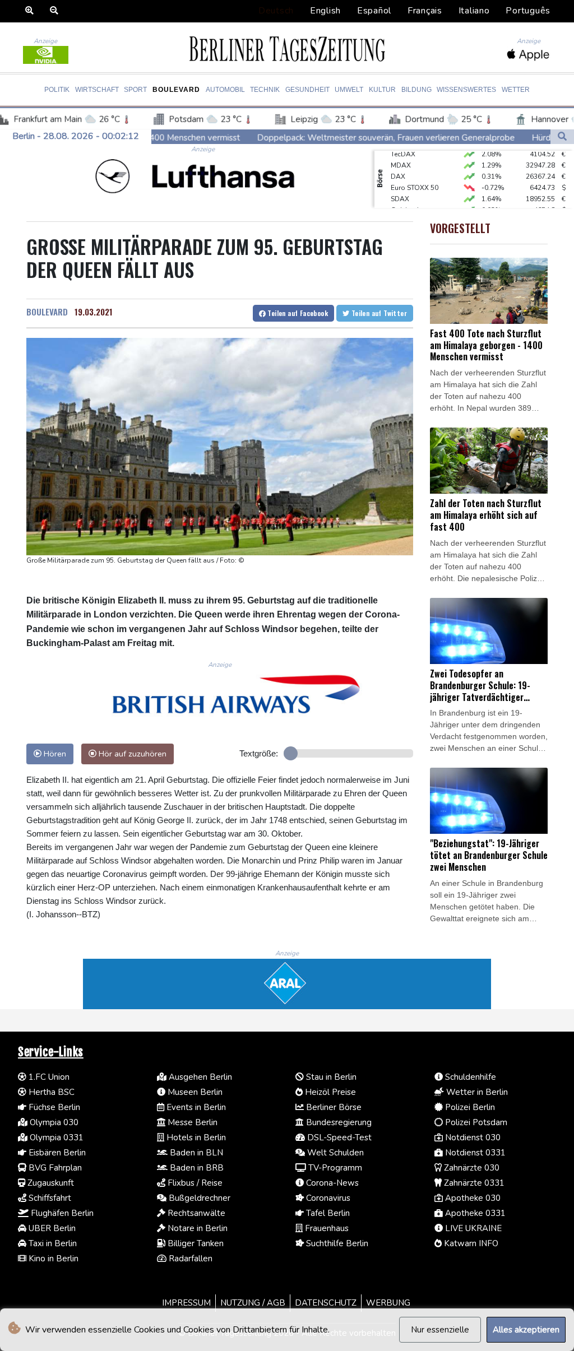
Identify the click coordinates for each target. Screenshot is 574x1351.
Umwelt (349, 90)
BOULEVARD (47, 311)
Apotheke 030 (472, 1198)
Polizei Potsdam (475, 1122)
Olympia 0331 (55, 1137)
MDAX (401, 154)
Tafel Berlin (327, 1213)
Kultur (382, 90)
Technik (265, 90)
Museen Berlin (194, 1092)
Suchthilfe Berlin (336, 1243)
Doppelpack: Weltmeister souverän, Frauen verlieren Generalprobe (306, 137)
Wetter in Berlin (476, 1092)
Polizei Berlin (469, 1107)
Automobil (225, 90)
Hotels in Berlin (195, 1137)
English (325, 10)
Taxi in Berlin (51, 1243)
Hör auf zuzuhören (131, 753)
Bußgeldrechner (198, 1198)
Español (374, 10)
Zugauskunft (49, 1182)
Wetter (516, 90)
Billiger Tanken (194, 1243)
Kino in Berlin (52, 1258)
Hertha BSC (50, 1092)
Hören (53, 753)
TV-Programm (334, 1167)
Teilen (297, 313)
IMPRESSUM (186, 1302)
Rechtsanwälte (195, 1213)
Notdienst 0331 (474, 1152)
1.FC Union (48, 1077)
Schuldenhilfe (469, 1077)
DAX (398, 165)
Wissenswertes (466, 90)
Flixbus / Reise (194, 1182)
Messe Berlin (191, 1122)
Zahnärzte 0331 (473, 1182)
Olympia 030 (52, 1122)
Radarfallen (189, 1258)
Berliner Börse (333, 1107)
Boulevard (176, 90)
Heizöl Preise (329, 1092)
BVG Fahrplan (54, 1167)
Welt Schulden (334, 1152)
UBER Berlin (51, 1228)
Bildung (416, 90)
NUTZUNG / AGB (252, 1302)
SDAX (400, 188)
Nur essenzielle (440, 1329)
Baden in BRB (196, 1167)
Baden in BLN (195, 1152)
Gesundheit (307, 90)
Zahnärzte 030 (470, 1167)
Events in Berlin (195, 1107)
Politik (57, 90)
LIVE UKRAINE (472, 1228)
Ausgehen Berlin (199, 1077)
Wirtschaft (97, 90)
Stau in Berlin (330, 1077)
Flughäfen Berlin (61, 1213)
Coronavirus (327, 1198)
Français (425, 10)
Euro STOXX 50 (414, 177)
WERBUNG (388, 1302)
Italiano (474, 10)
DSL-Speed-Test (338, 1137)
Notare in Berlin (196, 1228)
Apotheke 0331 (474, 1213)
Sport (135, 90)
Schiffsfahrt (48, 1198)
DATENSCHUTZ (326, 1302)
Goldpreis (407, 199)
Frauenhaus (326, 1228)
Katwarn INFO (470, 1243)
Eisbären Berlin (56, 1152)
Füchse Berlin (53, 1107)
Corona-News (331, 1182)
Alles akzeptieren (526, 1329)
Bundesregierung (338, 1122)
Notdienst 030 (472, 1137)
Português (528, 10)
